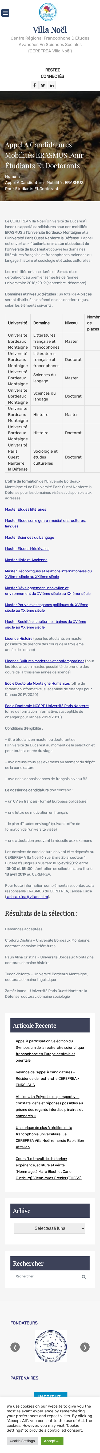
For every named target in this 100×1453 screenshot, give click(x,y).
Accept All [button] (52, 1441)
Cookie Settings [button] (22, 1441)
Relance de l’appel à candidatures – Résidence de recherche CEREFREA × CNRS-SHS (47, 1078)
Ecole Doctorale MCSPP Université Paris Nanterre (47, 706)
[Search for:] (50, 1275)
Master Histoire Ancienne (26, 560)
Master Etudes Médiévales (27, 548)
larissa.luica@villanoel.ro (27, 897)
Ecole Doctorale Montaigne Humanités (37, 683)
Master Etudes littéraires (25, 509)
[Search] (84, 1276)
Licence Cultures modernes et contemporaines (44, 661)
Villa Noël (50, 29)
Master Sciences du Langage (29, 537)
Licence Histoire (19, 638)
